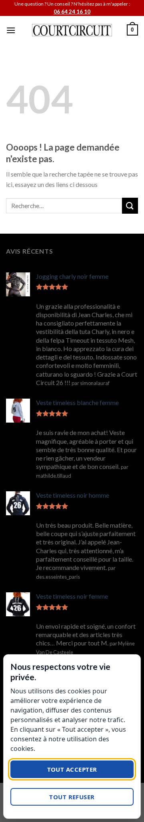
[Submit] (130, 205)
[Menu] (11, 30)
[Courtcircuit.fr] (72, 30)
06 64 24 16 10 (72, 11)
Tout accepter (72, 769)
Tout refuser (71, 797)
